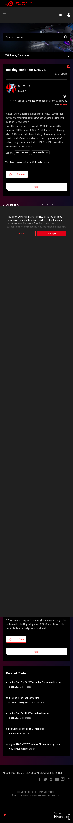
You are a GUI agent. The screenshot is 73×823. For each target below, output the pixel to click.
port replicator (43, 162)
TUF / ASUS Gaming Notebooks (21, 702)
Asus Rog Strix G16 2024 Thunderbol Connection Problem (34, 682)
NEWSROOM (32, 772)
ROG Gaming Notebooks (16, 55)
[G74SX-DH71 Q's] (67, 204)
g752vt (33, 162)
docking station (22, 162)
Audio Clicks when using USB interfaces (25, 728)
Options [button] (68, 55)
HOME (20, 772)
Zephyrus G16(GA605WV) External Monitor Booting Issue (33, 744)
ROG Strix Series (15, 687)
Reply (37, 186)
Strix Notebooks (40, 152)
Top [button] (4, 814)
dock (12, 162)
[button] (10, 174)
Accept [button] (52, 233)
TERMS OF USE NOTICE (27, 792)
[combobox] (36, 37)
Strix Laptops (22, 152)
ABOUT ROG (9, 772)
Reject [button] (21, 233)
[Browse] (6, 15)
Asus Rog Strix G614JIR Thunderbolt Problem (28, 713)
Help (60, 14)
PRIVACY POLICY (46, 792)
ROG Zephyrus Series (17, 749)
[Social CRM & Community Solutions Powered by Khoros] (62, 815)
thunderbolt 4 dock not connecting (22, 698)
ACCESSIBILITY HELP (52, 772)
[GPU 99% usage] (62, 204)
